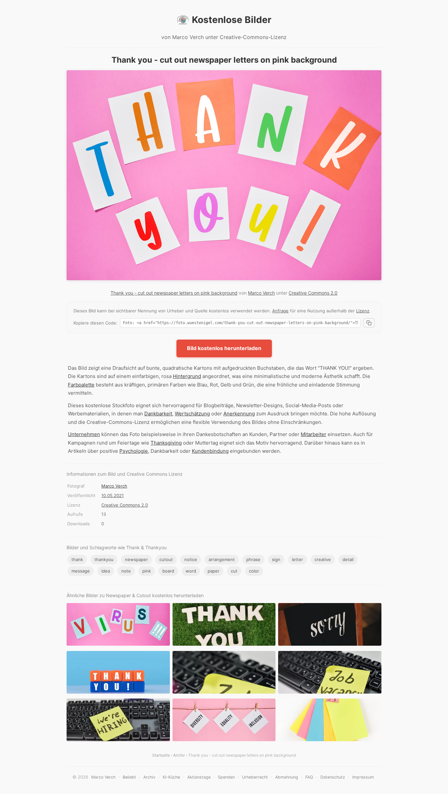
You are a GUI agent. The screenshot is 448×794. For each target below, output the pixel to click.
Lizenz (362, 310)
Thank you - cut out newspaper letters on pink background (174, 293)
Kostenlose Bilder (231, 19)
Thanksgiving (166, 443)
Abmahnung (286, 777)
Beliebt (129, 777)
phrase (253, 559)
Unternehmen (84, 434)
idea (105, 571)
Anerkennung (239, 413)
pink (146, 571)
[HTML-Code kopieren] (369, 322)
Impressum (363, 777)
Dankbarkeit (158, 413)
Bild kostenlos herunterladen (224, 348)
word (191, 571)
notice (190, 559)
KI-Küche (171, 777)
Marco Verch (261, 293)
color (254, 571)
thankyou (103, 559)
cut (234, 571)
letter (297, 559)
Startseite (161, 755)
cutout (166, 559)
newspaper (136, 559)
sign (276, 559)
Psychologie (133, 451)
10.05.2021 (112, 495)
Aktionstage (199, 777)
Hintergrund (187, 376)
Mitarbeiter (313, 434)
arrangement (222, 559)
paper (213, 571)
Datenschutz (332, 777)
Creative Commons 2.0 (313, 293)
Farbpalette (81, 385)
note (126, 571)
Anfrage (280, 310)
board (168, 571)
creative (323, 559)
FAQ (309, 777)
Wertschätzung (192, 413)
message (80, 571)
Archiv (179, 755)
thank (77, 559)
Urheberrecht (255, 777)
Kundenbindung (210, 451)
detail (348, 559)
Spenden (226, 777)
